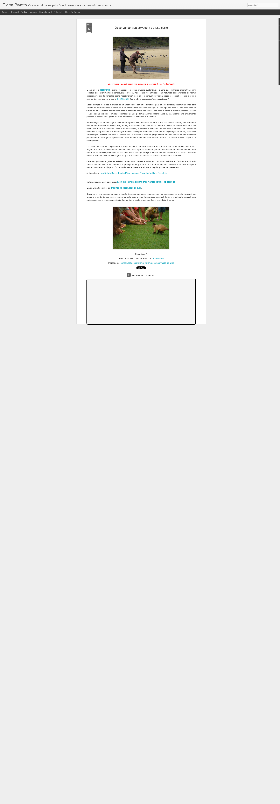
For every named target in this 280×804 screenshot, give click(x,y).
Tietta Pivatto (158, 258)
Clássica (5, 12)
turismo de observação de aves (159, 262)
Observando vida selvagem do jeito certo (141, 27)
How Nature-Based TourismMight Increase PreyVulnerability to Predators (133, 173)
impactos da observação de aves (126, 187)
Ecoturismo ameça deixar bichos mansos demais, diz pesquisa (146, 181)
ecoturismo (105, 89)
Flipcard (15, 12)
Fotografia (58, 12)
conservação (126, 262)
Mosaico (33, 12)
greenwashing (123, 98)
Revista (24, 12)
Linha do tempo (72, 12)
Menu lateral (45, 12)
